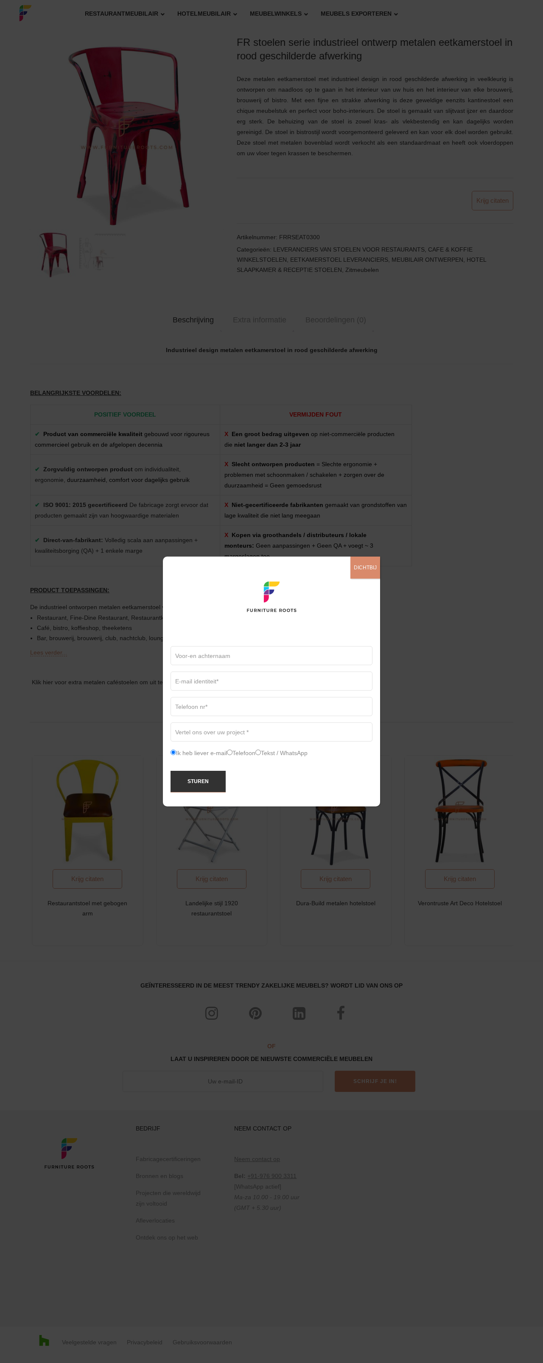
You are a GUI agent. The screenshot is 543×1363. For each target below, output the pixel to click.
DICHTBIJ (365, 568)
